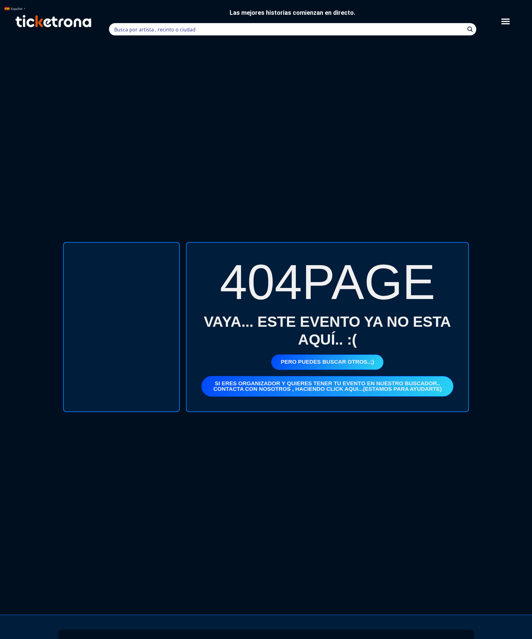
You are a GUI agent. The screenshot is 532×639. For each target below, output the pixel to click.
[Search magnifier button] (470, 29)
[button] (505, 21)
